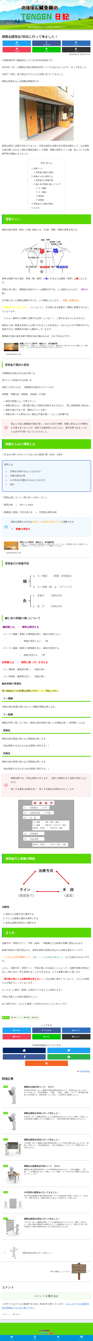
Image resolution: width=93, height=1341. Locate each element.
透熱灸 (41, 196)
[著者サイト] (24, 1050)
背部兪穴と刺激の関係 (43, 204)
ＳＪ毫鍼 (42, 188)
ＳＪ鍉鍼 (42, 192)
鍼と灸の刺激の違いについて (48, 184)
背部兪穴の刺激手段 (44, 180)
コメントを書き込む (46, 1295)
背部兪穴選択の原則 (44, 172)
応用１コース (17, 1017)
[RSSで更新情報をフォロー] (46, 1063)
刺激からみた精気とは (43, 176)
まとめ (36, 208)
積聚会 (28, 1017)
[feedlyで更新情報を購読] (68, 1057)
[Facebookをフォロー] (24, 1057)
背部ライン (38, 168)
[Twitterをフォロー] (68, 1050)
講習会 (7, 1017)
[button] (76, 49)
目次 (43, 163)
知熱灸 (41, 200)
